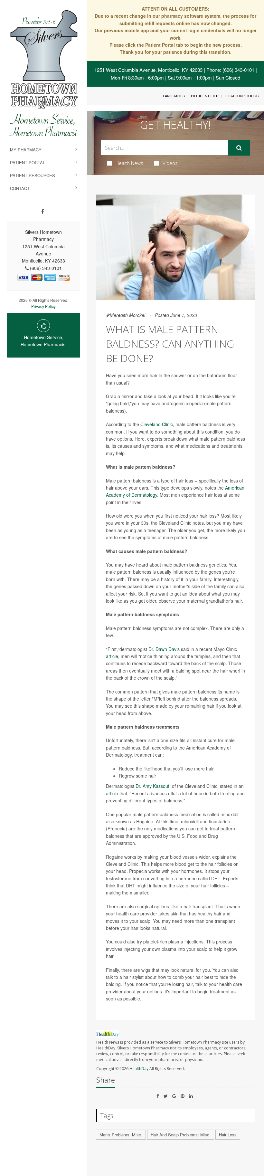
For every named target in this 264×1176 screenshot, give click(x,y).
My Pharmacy (26, 150)
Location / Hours (242, 95)
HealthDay (138, 1068)
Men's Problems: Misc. (120, 1135)
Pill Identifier (205, 95)
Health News (129, 163)
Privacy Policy (43, 306)
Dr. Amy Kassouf (152, 786)
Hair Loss (228, 1135)
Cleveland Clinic (156, 424)
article (112, 656)
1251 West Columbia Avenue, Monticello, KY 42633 (148, 69)
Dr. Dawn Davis (164, 649)
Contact (20, 188)
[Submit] (239, 148)
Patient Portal (27, 162)
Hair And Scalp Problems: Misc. (181, 1135)
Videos (170, 163)
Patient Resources (32, 175)
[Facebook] (42, 211)
